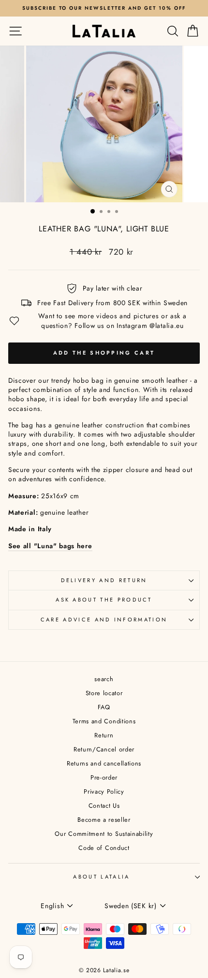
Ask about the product (104, 599)
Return (103, 735)
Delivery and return (104, 580)
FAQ (104, 707)
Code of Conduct (103, 847)
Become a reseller (104, 819)
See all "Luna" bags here (50, 546)
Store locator (104, 693)
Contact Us (104, 805)
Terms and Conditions (104, 721)
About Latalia (101, 876)
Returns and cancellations (104, 763)
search (103, 679)
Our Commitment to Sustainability (104, 833)
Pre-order (104, 777)
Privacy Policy (104, 791)
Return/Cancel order (104, 749)
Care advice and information (104, 619)
